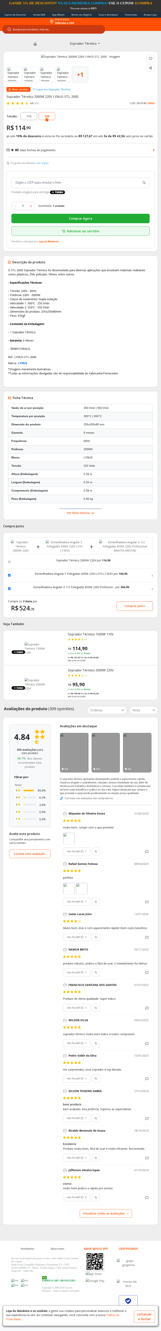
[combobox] (53, 29)
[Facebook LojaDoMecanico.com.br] (14, 1280)
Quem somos (57, 1248)
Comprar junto (134, 606)
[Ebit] (128, 1263)
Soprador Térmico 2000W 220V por (83, 560)
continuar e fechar (144, 1316)
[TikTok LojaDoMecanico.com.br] (24, 1285)
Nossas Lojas (150, 14)
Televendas (131, 14)
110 (29, 116)
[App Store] (101, 1274)
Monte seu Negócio (81, 14)
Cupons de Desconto (15, 14)
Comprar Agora (80, 218)
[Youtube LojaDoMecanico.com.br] (24, 1280)
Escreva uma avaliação (29, 854)
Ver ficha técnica (79, 513)
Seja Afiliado (58, 14)
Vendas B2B (39, 14)
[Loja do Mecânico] (24, 21)
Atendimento (27, 1248)
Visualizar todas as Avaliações (104, 1213)
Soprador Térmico (83, 43)
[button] (147, 851)
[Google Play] (101, 1281)
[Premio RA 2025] (128, 1284)
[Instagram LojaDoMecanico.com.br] (14, 1285)
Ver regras (42, 163)
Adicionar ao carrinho (83, 231)
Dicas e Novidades (108, 14)
